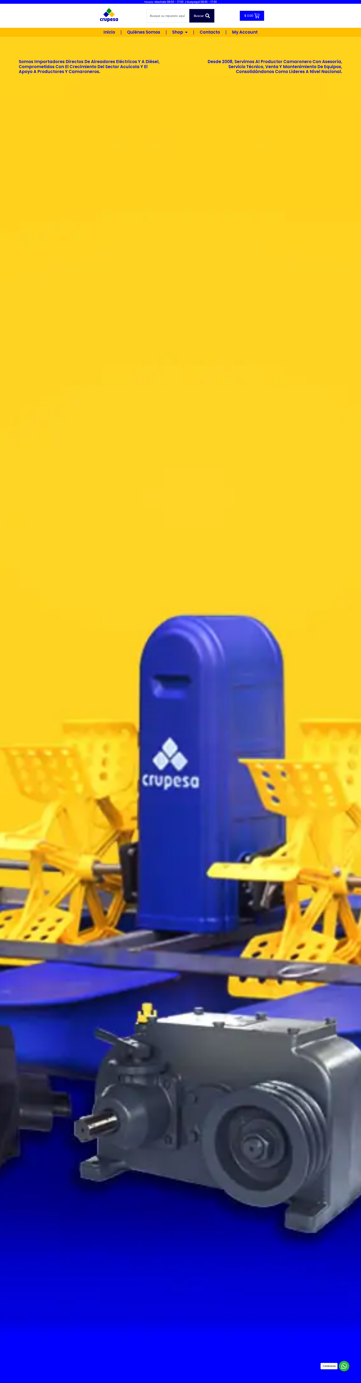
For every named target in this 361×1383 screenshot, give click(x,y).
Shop (177, 32)
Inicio (109, 32)
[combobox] (168, 16)
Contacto (210, 32)
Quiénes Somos (143, 32)
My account (245, 32)
